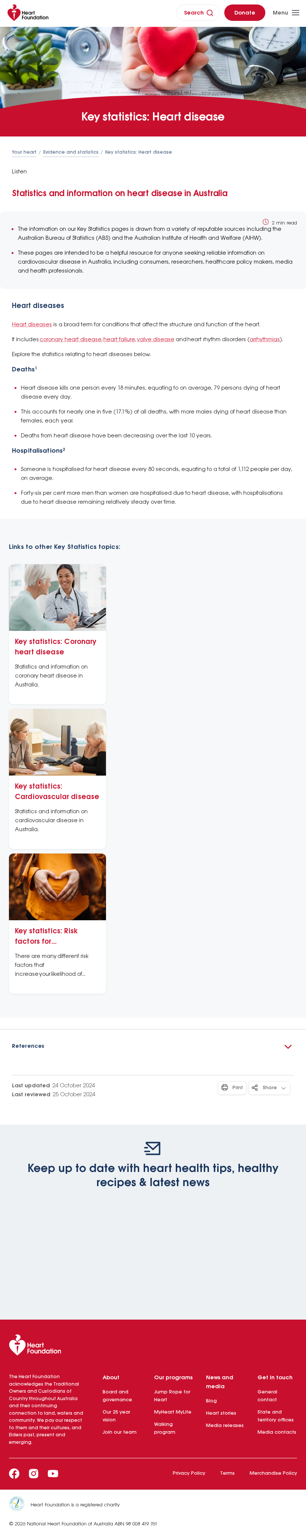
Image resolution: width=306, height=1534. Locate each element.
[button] (153, 1046)
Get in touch (275, 1378)
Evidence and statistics (71, 152)
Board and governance (117, 1396)
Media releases (225, 1425)
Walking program (164, 1428)
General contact (267, 1396)
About (111, 1378)
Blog (211, 1401)
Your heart (24, 152)
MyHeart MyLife (172, 1412)
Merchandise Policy (273, 1473)
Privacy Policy (189, 1473)
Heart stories (221, 1413)
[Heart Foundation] (153, 1346)
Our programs (173, 1378)
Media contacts (276, 1432)
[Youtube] (53, 1473)
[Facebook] (14, 1473)
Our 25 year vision (116, 1416)
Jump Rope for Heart (172, 1396)
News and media (219, 1382)
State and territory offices (275, 1416)
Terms (227, 1473)
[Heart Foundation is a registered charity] (20, 1505)
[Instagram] (33, 1473)
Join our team (120, 1432)
